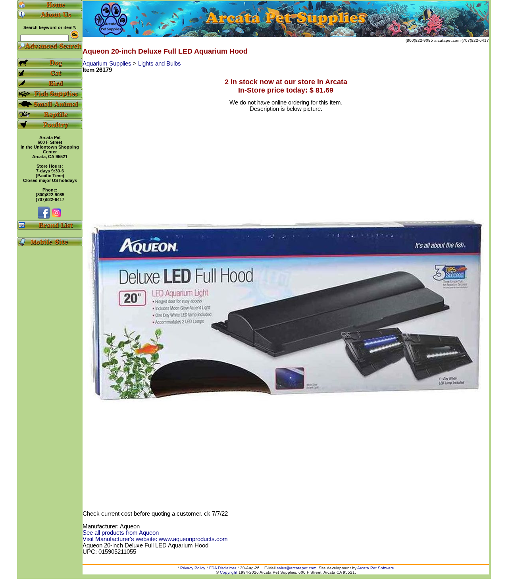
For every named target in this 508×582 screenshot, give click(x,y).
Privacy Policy (192, 568)
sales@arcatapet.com (296, 568)
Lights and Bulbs (159, 63)
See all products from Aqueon (121, 533)
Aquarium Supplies (108, 63)
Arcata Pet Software (375, 568)
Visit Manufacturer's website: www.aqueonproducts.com (155, 539)
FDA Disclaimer (222, 568)
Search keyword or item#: (50, 27)
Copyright (228, 572)
